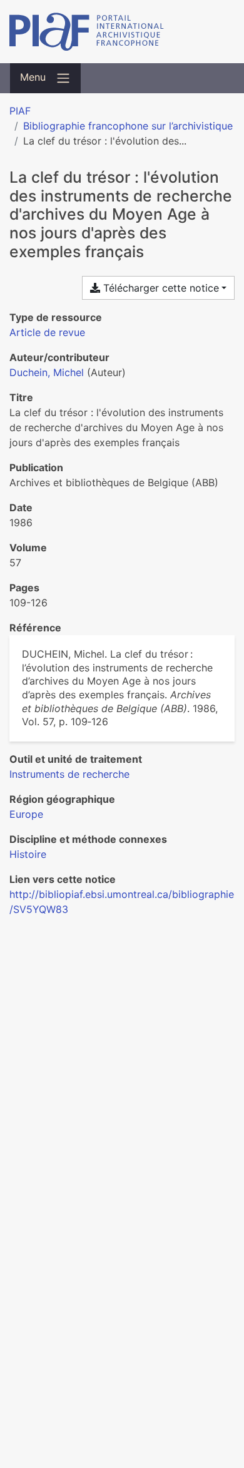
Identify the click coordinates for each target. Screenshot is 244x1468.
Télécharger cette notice (159, 288)
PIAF (20, 110)
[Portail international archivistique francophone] (122, 32)
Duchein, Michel (46, 372)
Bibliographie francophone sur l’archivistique (128, 126)
